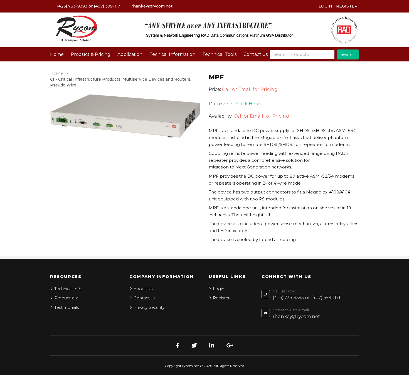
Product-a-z (66, 298)
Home (57, 54)
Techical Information (172, 54)
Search (348, 54)
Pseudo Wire (63, 85)
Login (325, 6)
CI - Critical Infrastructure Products (85, 79)
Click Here (248, 103)
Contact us (255, 54)
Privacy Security (149, 307)
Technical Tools (219, 54)
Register (347, 6)
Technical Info (68, 288)
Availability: (221, 116)
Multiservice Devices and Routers (156, 79)
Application (129, 54)
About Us (143, 288)
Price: (215, 89)
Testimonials (66, 307)
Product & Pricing (90, 54)
